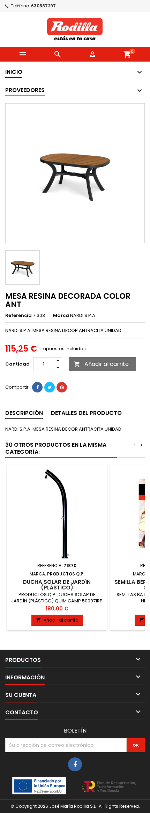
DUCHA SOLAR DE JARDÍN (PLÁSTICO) (57, 584)
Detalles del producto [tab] (86, 413)
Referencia (18, 315)
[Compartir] (37, 387)
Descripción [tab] (24, 413)
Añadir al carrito (101, 364)
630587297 (43, 6)
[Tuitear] (49, 387)
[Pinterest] (62, 387)
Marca (61, 315)
